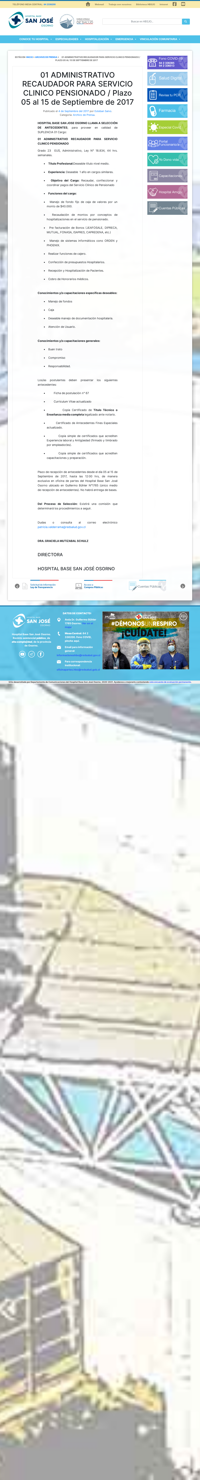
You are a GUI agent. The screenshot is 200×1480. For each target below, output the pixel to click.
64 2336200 (50, 4)
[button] (17, 586)
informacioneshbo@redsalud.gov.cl (78, 655)
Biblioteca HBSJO (145, 4)
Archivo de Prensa (84, 114)
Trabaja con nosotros (120, 4)
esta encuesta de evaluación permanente (170, 682)
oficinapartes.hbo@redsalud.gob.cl (78, 669)
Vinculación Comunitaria (158, 39)
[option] (46, 586)
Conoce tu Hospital (34, 39)
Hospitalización (97, 39)
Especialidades (66, 39)
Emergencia (124, 39)
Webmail (99, 4)
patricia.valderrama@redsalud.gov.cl (62, 527)
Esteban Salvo (103, 111)
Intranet (164, 4)
